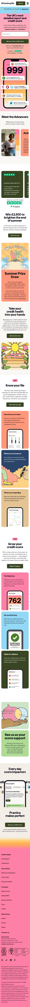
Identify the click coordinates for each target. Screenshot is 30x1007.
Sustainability (5, 895)
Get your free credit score (15, 41)
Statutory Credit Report (8, 873)
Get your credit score (15, 825)
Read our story (5, 891)
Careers (3, 909)
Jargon (3, 927)
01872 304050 (5, 937)
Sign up (20, 3)
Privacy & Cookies (6, 881)
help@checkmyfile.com (7, 944)
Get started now (15, 336)
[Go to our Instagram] (2, 960)
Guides (3, 918)
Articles (3, 923)
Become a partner (6, 900)
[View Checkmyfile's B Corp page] (3, 952)
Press (3, 904)
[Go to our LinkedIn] (11, 960)
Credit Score (5, 863)
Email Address (6, 34)
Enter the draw (15, 235)
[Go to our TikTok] (6, 960)
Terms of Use (5, 877)
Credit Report (5, 859)
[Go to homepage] (7, 3)
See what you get (15, 404)
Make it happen (15, 566)
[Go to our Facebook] (15, 960)
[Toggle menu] (28, 3)
